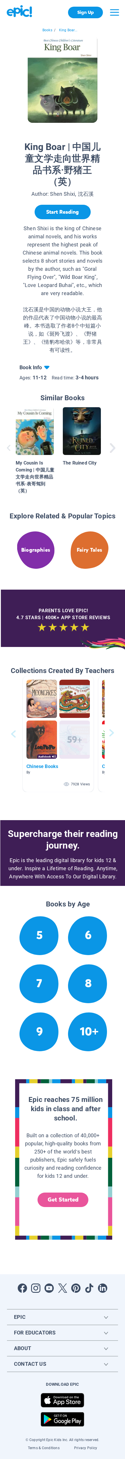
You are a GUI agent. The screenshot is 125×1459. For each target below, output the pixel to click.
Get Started (63, 1200)
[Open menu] (115, 12)
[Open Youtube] (49, 1288)
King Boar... (68, 30)
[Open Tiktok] (89, 1288)
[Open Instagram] (35, 1288)
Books (47, 30)
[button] (58, 734)
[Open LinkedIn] (102, 1288)
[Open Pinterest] (76, 1288)
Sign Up (85, 12)
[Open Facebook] (22, 1288)
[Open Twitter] (62, 1288)
